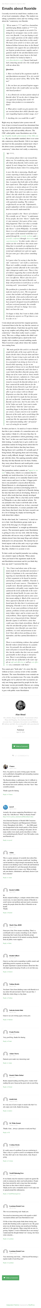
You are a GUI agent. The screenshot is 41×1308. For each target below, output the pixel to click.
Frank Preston (14, 1032)
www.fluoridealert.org (14, 60)
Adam (11, 852)
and (15, 662)
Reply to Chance (8, 794)
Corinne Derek (14, 1145)
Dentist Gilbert (14, 955)
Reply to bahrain (8, 1019)
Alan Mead (5, 4)
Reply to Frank (7, 1041)
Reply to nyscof (7, 840)
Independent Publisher (12, 1305)
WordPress (31, 1305)
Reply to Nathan (7, 998)
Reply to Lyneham (8, 1239)
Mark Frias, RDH (15, 925)
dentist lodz (13, 1099)
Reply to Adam (7, 877)
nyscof (11, 807)
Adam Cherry (14, 1053)
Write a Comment (22, 746)
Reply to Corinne (8, 1161)
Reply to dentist (7, 1111)
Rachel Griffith (14, 890)
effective (20, 662)
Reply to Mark (7, 943)
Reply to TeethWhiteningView (12, 1194)
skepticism (13, 4)
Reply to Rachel (7, 913)
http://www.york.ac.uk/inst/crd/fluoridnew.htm (18, 817)
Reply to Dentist (8, 972)
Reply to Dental (7, 1087)
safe (12, 662)
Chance (12, 766)
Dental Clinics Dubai (16, 1075)
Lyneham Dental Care (16, 1206)
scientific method (26, 236)
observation (30, 238)
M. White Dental (15, 1123)
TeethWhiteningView (16, 1173)
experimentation (12, 241)
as (24, 662)
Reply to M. (6, 1132)
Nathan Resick (14, 984)
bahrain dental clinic (16, 1010)
